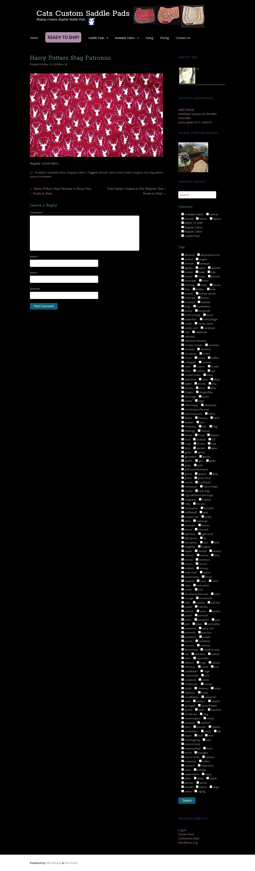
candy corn (191, 328)
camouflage (209, 319)
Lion (205, 542)
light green (190, 538)
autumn (216, 268)
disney (201, 383)
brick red (189, 298)
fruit (213, 443)
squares (215, 710)
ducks (205, 396)
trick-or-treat (191, 757)
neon (214, 581)
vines (187, 770)
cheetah (189, 349)
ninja (187, 585)
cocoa (201, 358)
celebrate (201, 332)
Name (34, 256)
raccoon (189, 645)
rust (216, 667)
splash (215, 701)
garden (200, 448)
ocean (188, 589)
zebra (188, 791)
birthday (189, 285)
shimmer (202, 688)
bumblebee (203, 306)
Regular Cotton (76, 172)
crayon (200, 366)
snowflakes (191, 697)
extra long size (193, 414)
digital (188, 383)
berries (215, 276)
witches (189, 783)
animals (103, 172)
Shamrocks (191, 684)
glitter (212, 461)
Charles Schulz (193, 345)
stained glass (192, 718)
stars (187, 727)
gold (199, 465)
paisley (200, 602)
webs (187, 778)
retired (215, 654)
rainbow (205, 645)
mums (206, 572)
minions (189, 555)
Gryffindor (204, 482)
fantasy (203, 418)
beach (188, 276)
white (158, 172)
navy (202, 581)
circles (206, 353)
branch (188, 293)
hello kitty (204, 491)
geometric (190, 456)
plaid (198, 624)
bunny (188, 311)
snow (204, 692)
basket (188, 272)
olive (217, 594)
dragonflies (206, 392)
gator (214, 448)
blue (187, 289)
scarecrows (191, 675)
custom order (192, 375)
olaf (200, 589)
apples (188, 268)
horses (200, 504)
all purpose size (210, 255)
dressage (190, 396)
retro (187, 658)
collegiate (190, 362)
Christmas (190, 353)
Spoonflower (209, 705)
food (187, 439)
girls (200, 461)
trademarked (192, 748)
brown (204, 298)
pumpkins (190, 637)
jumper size (191, 517)
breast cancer (207, 293)
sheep (207, 684)
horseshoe (191, 508)
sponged (189, 705)
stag (151, 172)
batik (201, 272)
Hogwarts (190, 499)
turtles (206, 761)
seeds (205, 680)
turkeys (210, 757)
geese (201, 452)
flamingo (189, 431)
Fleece (203, 219)
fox (213, 439)
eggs (201, 401)
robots (215, 662)
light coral (207, 534)
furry (187, 448)
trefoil (188, 752)
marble (202, 551)
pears (188, 620)
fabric (112, 172)
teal (199, 735)
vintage (201, 770)
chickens (205, 349)
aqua (201, 268)
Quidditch (204, 641)
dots (213, 388)
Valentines (207, 765)
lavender (189, 525)
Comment (36, 212)
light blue (189, 534)
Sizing (149, 38)
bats (213, 272)
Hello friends (186, 110)
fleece (188, 435)
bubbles (205, 302)
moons (188, 564)
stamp (210, 718)
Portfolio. (71, 863)
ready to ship (211, 649)
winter (213, 778)
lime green (190, 542)
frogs (187, 443)
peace (216, 611)
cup (212, 371)
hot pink (208, 508)
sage (206, 671)
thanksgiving (192, 740)
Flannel (213, 214)
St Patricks (190, 714)
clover (188, 358)
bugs (187, 306)
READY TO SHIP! (193, 223)
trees (209, 748)
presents (189, 632)
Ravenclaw (191, 649)
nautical (189, 581)
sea (206, 675)
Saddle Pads (96, 38)
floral (200, 435)
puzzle (188, 641)
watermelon (191, 774)
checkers (213, 345)
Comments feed (188, 838)
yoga (215, 787)
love (216, 542)
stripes (215, 727)
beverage (190, 280)
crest (187, 371)
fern (202, 422)
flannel (205, 431)
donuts (188, 388)
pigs (217, 620)
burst (209, 315)
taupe (188, 735)
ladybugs (202, 521)
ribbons (189, 662)
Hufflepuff (190, 512)
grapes (202, 474)
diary (216, 379)
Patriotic (202, 607)
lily (204, 538)
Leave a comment (40, 176)
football (201, 439)
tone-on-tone (192, 744)
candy (188, 323)
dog (213, 383)
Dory (201, 388)
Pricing (164, 38)
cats (186, 332)
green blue (204, 478)
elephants (210, 405)
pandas (215, 602)
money (188, 559)
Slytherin (189, 692)
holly (187, 504)
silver (217, 688)
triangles (202, 752)
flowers (215, 435)
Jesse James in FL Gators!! (195, 122)
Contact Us (183, 38)
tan (219, 731)
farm (216, 418)
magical (137, 172)
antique (204, 263)
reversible (202, 658)
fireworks (190, 426)
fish (204, 426)
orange (188, 598)
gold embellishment (196, 469)
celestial (189, 336)
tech (210, 735)
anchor (188, 259)
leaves (205, 525)
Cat (65, 64)
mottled (189, 568)
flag (214, 426)
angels (202, 259)
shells (188, 688)
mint (216, 555)
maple (188, 551)
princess (206, 632)
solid (187, 701)
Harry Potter (124, 172)
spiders (200, 701)
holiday (206, 499)
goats (187, 465)
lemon (188, 529)
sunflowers (191, 731)
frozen (200, 443)
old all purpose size (196, 594)
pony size (207, 628)
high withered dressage (198, 495)
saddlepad (191, 671)
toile (208, 740)
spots (201, 710)
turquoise (190, 761)
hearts (188, 491)
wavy (207, 774)
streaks (201, 727)
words (203, 783)
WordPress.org (187, 842)
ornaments (206, 598)
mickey (216, 551)
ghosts (206, 456)
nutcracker (202, 585)
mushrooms (191, 577)
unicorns (189, 765)
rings (202, 662)
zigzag (201, 791)
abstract (189, 255)
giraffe (188, 461)
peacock (202, 615)
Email (34, 272)
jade (205, 512)
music (208, 577)
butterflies (190, 319)
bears (201, 276)
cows (187, 366)
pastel (188, 607)
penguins (203, 620)
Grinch (188, 482)
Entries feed (186, 834)
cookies (206, 362)
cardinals (209, 328)
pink (187, 624)
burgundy (204, 311)
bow (212, 289)
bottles (199, 289)
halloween (190, 486)
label (187, 521)
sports (188, 710)
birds (205, 280)
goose (188, 474)
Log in (182, 830)
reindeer (199, 654)
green (188, 478)
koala (207, 517)
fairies (188, 418)
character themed (195, 340)
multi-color (190, 572)
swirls (207, 731)
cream (214, 366)
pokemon (190, 628)
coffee (214, 358)
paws (202, 611)
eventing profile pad (196, 409)
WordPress (54, 863)
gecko (188, 452)
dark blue (190, 379)
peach (188, 615)
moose (202, 564)
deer (204, 379)
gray (215, 474)
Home (34, 38)
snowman (210, 697)
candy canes (205, 323)
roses (204, 667)
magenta (189, 546)
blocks (216, 285)
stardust (189, 723)
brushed (189, 302)
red (145, 172)
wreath (188, 787)
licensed (202, 529)
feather (189, 422)
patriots (189, 611)
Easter (188, 401)
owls (187, 602)
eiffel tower (191, 405)
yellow (202, 787)
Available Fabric (125, 38)
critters (200, 371)
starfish (205, 723)
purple (206, 637)
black (203, 285)
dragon (188, 392)
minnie (203, 555)
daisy (209, 375)
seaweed (190, 680)
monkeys (204, 559)
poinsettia (213, 624)
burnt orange (192, 315)
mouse (203, 568)
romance (189, 667)
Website (35, 288)
